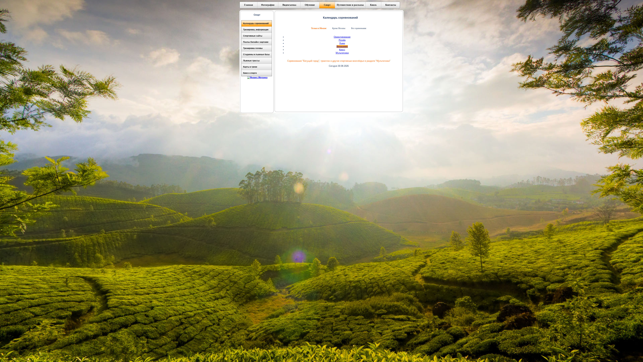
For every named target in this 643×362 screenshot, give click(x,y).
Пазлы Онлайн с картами (255, 42)
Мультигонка (342, 53)
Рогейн (342, 40)
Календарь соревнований (256, 23)
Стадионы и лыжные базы (256, 54)
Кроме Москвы (338, 28)
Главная (248, 5)
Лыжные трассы (251, 60)
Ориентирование (342, 37)
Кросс (342, 49)
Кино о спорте (250, 73)
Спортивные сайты (252, 36)
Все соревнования (358, 28)
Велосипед (342, 46)
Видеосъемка (289, 5)
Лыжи (342, 43)
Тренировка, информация (255, 29)
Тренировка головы (253, 48)
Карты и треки (250, 67)
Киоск (373, 5)
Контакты (390, 5)
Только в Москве (318, 28)
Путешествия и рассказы (350, 5)
